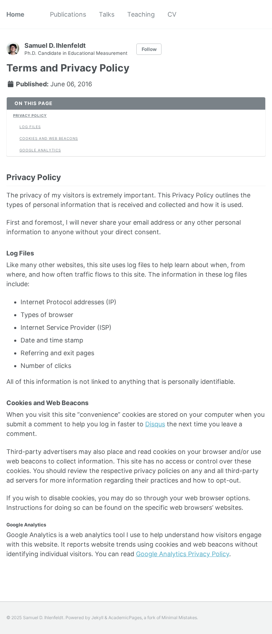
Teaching (141, 14)
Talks (106, 14)
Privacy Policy (30, 115)
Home (15, 14)
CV (172, 14)
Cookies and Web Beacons (48, 138)
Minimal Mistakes (179, 617)
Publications (68, 14)
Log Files (30, 127)
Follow (149, 49)
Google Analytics (40, 150)
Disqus (155, 424)
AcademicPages (125, 617)
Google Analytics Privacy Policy (182, 554)
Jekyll (97, 617)
